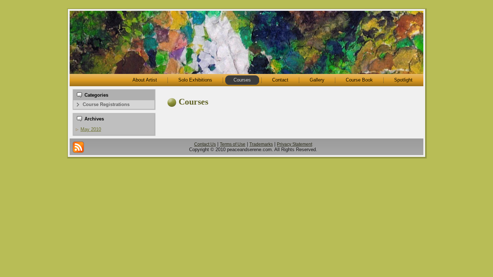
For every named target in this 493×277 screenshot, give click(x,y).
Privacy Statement (294, 144)
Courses (193, 101)
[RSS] (78, 147)
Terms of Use (232, 144)
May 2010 (90, 129)
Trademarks (261, 144)
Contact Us (205, 144)
